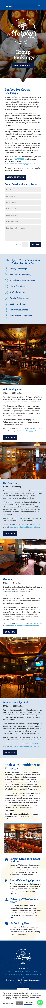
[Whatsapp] (40, 1002)
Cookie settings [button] (8, 1003)
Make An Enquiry (23, 66)
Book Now (10, 437)
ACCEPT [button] (28, 1003)
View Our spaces (15, 177)
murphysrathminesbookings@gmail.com (20, 164)
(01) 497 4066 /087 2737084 (23, 971)
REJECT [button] (19, 1003)
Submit (35, 244)
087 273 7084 (20, 159)
